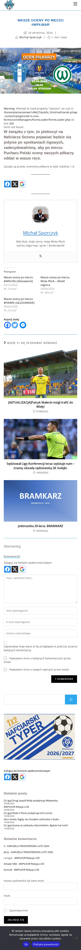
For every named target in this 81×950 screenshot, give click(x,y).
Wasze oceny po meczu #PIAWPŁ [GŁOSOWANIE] (19, 300)
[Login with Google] (22, 184)
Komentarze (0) (12, 556)
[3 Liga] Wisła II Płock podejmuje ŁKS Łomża (28, 813)
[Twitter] (40, 256)
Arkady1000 (10, 863)
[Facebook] (7, 325)
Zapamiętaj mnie (18, 910)
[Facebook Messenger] (23, 325)
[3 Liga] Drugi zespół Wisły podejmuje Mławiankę (31, 800)
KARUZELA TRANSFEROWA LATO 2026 (28, 846)
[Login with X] (14, 184)
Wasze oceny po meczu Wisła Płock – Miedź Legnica (55, 281)
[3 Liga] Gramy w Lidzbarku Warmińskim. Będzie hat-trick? (36, 825)
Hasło (7, 895)
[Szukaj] (71, 699)
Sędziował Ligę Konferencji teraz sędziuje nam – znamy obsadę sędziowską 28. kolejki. (41, 466)
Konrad (8, 869)
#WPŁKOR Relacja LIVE (16, 806)
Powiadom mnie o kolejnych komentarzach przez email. (37, 660)
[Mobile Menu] (75, 3)
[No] (76, 938)
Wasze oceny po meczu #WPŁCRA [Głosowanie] (18, 279)
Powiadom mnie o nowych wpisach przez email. (39, 669)
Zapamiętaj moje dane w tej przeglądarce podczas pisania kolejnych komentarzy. (40, 648)
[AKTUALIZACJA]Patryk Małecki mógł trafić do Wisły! (40, 404)
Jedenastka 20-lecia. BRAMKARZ (40, 526)
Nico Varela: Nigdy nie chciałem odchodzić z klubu (31, 819)
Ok (26, 944)
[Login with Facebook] (7, 184)
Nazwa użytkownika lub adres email (24, 880)
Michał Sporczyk (30, 37)
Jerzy (6, 852)
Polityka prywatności (45, 944)
